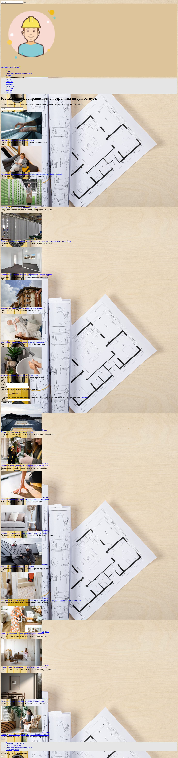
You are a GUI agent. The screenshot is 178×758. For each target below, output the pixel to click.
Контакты (10, 75)
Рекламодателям (12, 750)
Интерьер (10, 86)
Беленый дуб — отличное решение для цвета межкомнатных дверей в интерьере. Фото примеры (41, 600)
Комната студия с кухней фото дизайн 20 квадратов (22, 701)
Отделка (9, 88)
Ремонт (9, 90)
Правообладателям (13, 745)
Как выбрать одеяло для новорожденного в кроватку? (23, 342)
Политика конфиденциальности (19, 73)
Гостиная (9, 82)
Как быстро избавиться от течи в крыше (17, 567)
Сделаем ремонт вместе (10, 67)
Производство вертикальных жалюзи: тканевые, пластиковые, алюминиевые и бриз (36, 241)
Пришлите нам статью (15, 743)
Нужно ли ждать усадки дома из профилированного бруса (25, 466)
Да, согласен (13, 394)
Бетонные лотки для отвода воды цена (17, 432)
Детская (9, 84)
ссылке (85, 398)
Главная (9, 79)
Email (4, 387)
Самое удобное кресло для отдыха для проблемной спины (25, 735)
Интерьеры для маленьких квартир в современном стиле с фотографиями (31, 174)
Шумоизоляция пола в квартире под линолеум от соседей (25, 499)
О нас (8, 71)
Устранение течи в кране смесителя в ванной (19, 376)
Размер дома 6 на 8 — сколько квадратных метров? (22, 308)
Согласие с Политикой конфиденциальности (20, 389)
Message (4, 400)
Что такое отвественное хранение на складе (19, 207)
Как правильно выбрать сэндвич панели (17, 140)
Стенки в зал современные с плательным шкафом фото (24, 667)
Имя (3, 384)
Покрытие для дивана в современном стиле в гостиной (24, 533)
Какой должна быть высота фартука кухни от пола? (22, 634)
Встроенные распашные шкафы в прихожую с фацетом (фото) (26, 275)
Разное (8, 93)
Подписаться (7, 403)
